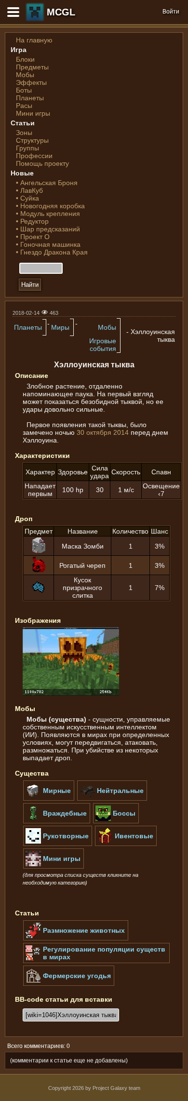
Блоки (25, 59)
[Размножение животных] (76, 938)
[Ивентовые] (125, 844)
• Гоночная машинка (48, 244)
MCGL (61, 12)
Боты (24, 90)
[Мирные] (49, 799)
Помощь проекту (42, 163)
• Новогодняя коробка (50, 206)
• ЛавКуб (29, 190)
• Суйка (27, 198)
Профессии (34, 156)
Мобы (25, 75)
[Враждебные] (57, 821)
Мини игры (33, 113)
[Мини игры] (53, 867)
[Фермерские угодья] (69, 984)
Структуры (32, 140)
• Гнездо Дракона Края (52, 252)
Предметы (32, 67)
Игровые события (102, 344)
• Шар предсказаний (48, 229)
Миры (60, 327)
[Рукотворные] (58, 844)
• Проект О (33, 237)
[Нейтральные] (112, 799)
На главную (34, 40)
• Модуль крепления (48, 213)
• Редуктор (32, 221)
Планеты (30, 98)
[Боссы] (116, 821)
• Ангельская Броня (47, 183)
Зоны (24, 132)
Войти (170, 11)
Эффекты (31, 82)
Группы (27, 148)
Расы (24, 105)
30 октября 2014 (103, 432)
